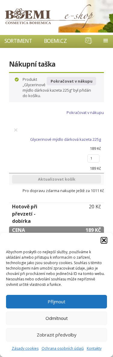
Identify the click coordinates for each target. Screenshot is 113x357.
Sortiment (18, 40)
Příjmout (56, 302)
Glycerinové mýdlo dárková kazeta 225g (65, 139)
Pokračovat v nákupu (72, 81)
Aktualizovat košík (56, 179)
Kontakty (94, 348)
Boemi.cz (55, 40)
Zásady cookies (25, 348)
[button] (104, 240)
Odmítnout (57, 318)
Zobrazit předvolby (57, 335)
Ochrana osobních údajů (63, 348)
